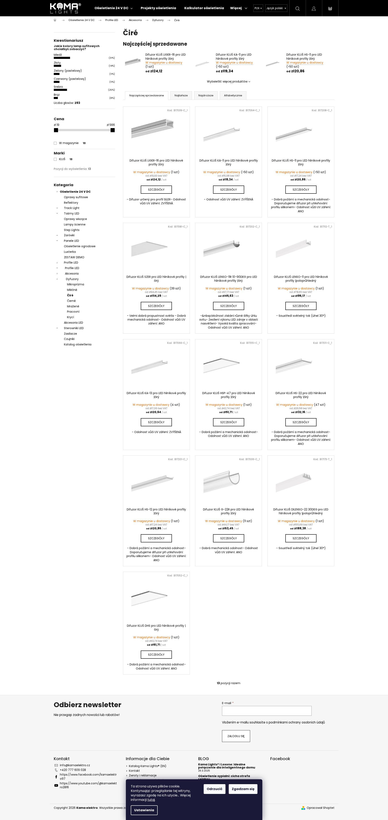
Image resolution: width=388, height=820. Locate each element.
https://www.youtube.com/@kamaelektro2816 (88, 785)
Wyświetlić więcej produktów (227, 81)
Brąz (57, 95)
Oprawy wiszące (75, 219)
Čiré (70, 295)
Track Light (71, 208)
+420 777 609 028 (73, 770)
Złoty (57, 63)
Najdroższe (205, 95)
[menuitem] (113, 8)
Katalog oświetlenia (77, 344)
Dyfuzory (72, 279)
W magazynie (72, 143)
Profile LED (71, 263)
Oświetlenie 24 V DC (75, 192)
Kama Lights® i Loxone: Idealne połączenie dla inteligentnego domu (226, 766)
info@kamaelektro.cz (75, 765)
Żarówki (69, 235)
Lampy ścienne (75, 224)
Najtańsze (181, 95)
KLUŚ (65, 159)
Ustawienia (144, 810)
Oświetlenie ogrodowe (80, 246)
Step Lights (71, 230)
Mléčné (72, 290)
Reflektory (71, 203)
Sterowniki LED (74, 328)
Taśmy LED (71, 213)
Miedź (58, 55)
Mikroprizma (75, 284)
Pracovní (73, 312)
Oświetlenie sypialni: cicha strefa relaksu (224, 778)
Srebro (58, 87)
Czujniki (69, 339)
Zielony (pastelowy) (68, 71)
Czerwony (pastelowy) (70, 79)
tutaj (151, 799)
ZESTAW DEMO (74, 257)
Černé (71, 301)
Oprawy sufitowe (76, 197)
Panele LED (71, 241)
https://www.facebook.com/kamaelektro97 (88, 776)
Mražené (73, 306)
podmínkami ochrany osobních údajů (297, 722)
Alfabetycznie (233, 95)
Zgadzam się (243, 789)
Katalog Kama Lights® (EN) (147, 766)
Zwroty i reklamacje (143, 775)
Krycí (70, 317)
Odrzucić (214, 789)
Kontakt (134, 771)
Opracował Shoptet (320, 808)
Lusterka (70, 252)
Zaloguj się (236, 736)
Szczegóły (156, 190)
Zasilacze (70, 334)
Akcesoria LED (73, 323)
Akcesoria (72, 274)
